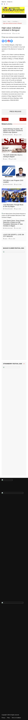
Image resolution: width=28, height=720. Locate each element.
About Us (4, 1)
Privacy (3, 717)
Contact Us (9, 1)
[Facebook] (3, 41)
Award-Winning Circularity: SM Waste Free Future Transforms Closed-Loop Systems (13, 130)
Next (22, 119)
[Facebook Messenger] (11, 41)
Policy (8, 717)
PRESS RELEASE (7, 33)
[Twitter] (6, 41)
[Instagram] (8, 41)
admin (6, 159)
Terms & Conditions (16, 717)
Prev (6, 119)
